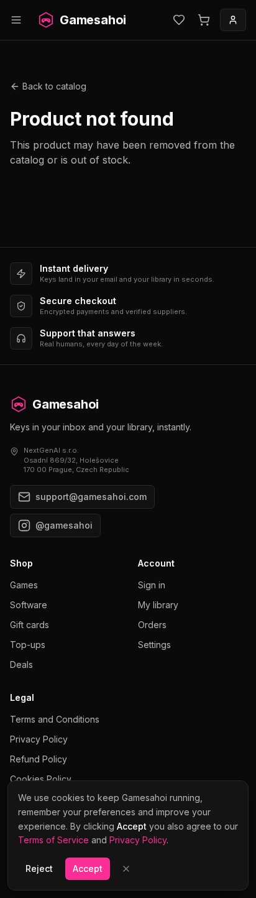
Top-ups (27, 644)
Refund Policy (38, 759)
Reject (39, 868)
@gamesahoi (64, 525)
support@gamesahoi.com (91, 496)
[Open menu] (16, 20)
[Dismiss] (126, 868)
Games (24, 585)
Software (28, 604)
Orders (152, 624)
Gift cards (29, 624)
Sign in (151, 585)
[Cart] (204, 20)
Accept (88, 868)
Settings (154, 644)
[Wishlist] (179, 20)
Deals (21, 664)
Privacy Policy (39, 739)
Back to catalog (54, 86)
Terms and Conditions (54, 719)
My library (158, 604)
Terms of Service (53, 840)
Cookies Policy (40, 779)
